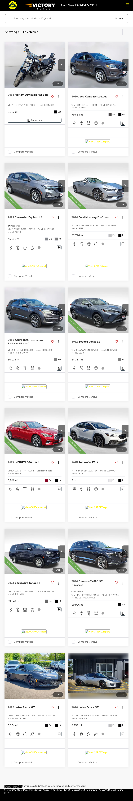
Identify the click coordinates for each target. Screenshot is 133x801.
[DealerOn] (13, 786)
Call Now (67, 5)
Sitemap (37, 790)
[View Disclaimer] (103, 123)
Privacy (45, 790)
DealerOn (27, 790)
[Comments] (123, 123)
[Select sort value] (125, 32)
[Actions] (58, 97)
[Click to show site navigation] (127, 5)
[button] (61, 65)
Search (119, 18)
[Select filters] (119, 32)
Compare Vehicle (23, 152)
